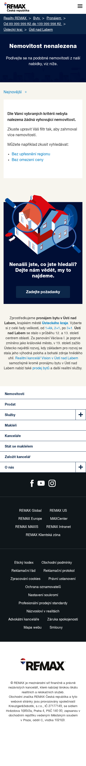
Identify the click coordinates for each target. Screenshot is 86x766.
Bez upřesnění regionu (31, 154)
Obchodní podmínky (57, 562)
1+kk (48, 328)
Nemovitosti (14, 394)
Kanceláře (13, 436)
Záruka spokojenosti (62, 619)
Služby (10, 415)
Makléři (11, 425)
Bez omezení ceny (27, 160)
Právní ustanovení (61, 579)
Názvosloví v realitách (43, 611)
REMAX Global (30, 510)
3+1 (69, 328)
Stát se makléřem (19, 446)
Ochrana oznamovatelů (43, 587)
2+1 (57, 328)
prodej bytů (40, 368)
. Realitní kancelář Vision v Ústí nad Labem (45, 358)
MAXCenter (59, 519)
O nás (9, 467)
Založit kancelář (17, 457)
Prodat (10, 404)
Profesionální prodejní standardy (43, 603)
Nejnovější (13, 92)
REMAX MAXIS (26, 527)
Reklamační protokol (59, 571)
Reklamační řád (23, 571)
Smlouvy (56, 627)
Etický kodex (23, 562)
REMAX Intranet (58, 527)
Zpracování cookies (25, 579)
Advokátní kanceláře (23, 619)
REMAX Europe (30, 519)
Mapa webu (33, 627)
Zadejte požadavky (43, 292)
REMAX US (58, 510)
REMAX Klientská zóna (43, 535)
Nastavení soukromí (43, 595)
